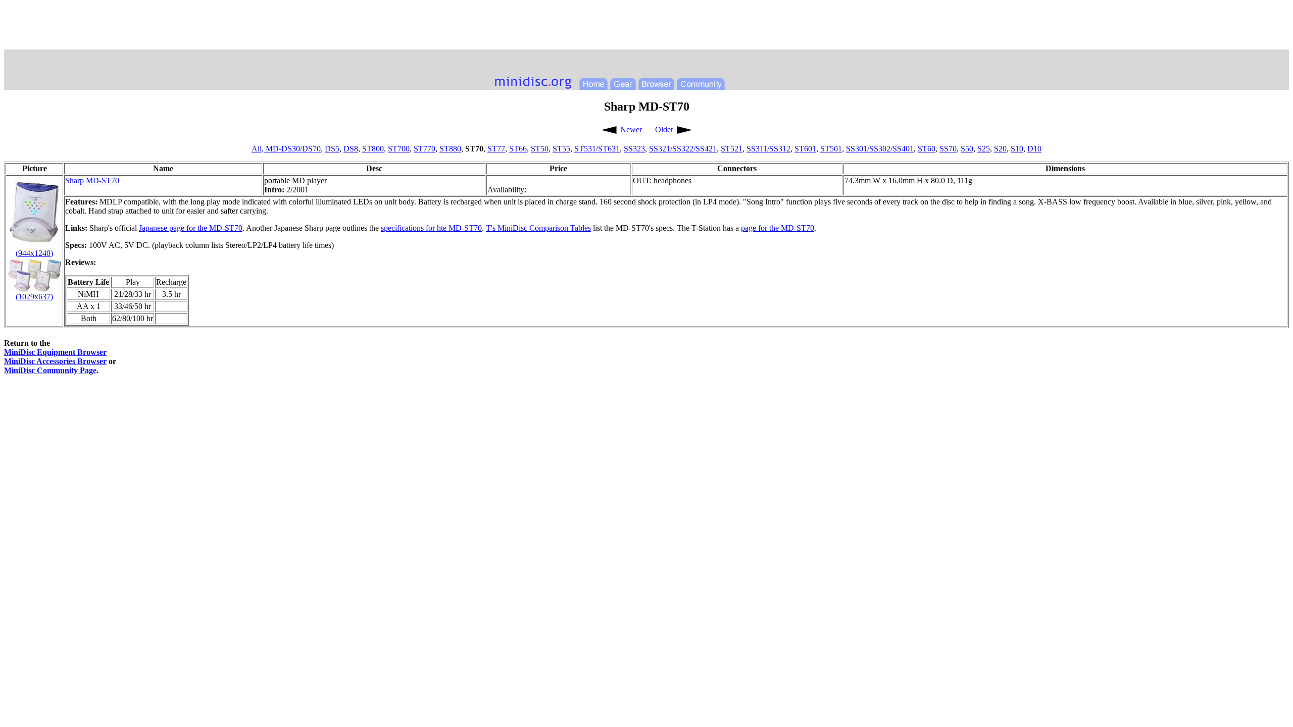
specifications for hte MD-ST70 (431, 228)
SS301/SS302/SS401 (880, 148)
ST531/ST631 (597, 148)
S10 (1017, 148)
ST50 (540, 148)
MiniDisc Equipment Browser (55, 352)
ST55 (561, 148)
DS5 (332, 148)
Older (664, 129)
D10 (1034, 148)
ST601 (805, 148)
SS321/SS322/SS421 (683, 148)
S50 (967, 148)
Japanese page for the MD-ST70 (190, 228)
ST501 (831, 148)
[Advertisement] (646, 26)
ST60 (926, 148)
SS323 (634, 148)
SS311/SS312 (768, 148)
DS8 (350, 148)
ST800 (373, 148)
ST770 (424, 148)
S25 (983, 148)
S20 (1000, 148)
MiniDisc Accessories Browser (55, 361)
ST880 (450, 148)
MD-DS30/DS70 (293, 148)
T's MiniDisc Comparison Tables (538, 228)
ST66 (518, 148)
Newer (631, 129)
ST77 (496, 148)
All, (259, 148)
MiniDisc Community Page (50, 370)
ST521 (731, 148)
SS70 (948, 148)
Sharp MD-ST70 (92, 180)
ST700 (399, 148)
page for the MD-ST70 (777, 228)
